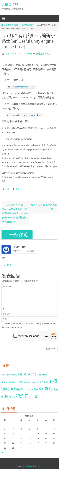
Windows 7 (25, 380)
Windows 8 (35, 381)
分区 (41, 381)
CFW (8, 373)
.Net (3, 373)
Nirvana (29, 465)
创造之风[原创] (27, 25)
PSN (20, 373)
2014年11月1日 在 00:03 (23, 249)
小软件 (46, 381)
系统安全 (11, 396)
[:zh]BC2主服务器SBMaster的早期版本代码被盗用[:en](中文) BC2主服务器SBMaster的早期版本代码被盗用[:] (15, 212)
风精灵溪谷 (10, 4)
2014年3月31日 (25, 53)
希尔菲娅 (9, 53)
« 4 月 (3, 451)
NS (12, 374)
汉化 (28, 388)
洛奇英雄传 (37, 388)
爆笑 (55, 388)
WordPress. (38, 465)
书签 (17, 188)
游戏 (48, 387)
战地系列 (7, 388)
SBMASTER (43, 374)
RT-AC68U (31, 373)
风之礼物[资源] (12, 25)
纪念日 (22, 395)
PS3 (15, 373)
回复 (9, 263)
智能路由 (20, 388)
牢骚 (4, 395)
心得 (53, 379)
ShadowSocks (8, 380)
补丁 (31, 395)
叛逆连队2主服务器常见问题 (44, 205)
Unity (8, 188)
